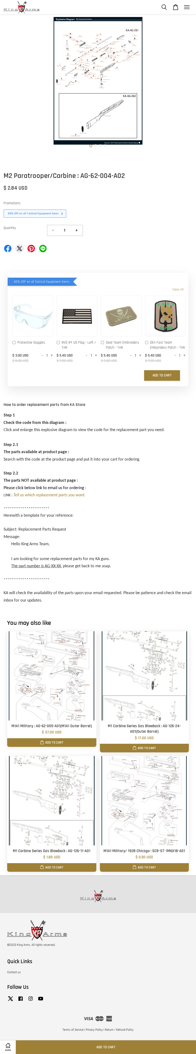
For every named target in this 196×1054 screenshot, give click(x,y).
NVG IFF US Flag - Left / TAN (79, 345)
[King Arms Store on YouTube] (40, 1001)
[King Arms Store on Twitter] (10, 1001)
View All (178, 289)
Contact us (14, 972)
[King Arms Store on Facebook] (20, 1001)
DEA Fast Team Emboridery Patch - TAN (167, 345)
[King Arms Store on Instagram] (30, 1001)
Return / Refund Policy (119, 1030)
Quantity (10, 228)
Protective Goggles (31, 342)
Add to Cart (162, 375)
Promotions (12, 203)
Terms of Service (73, 1030)
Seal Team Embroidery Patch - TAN (122, 345)
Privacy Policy (94, 1030)
